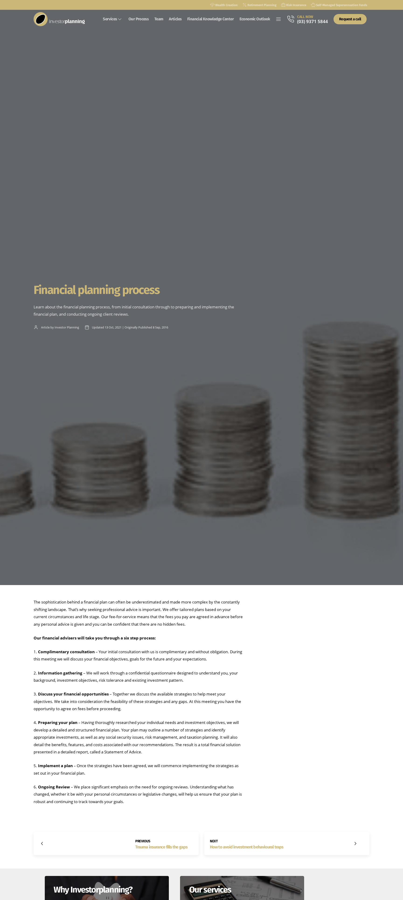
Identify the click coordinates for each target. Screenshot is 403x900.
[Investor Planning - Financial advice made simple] (59, 19)
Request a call (350, 19)
